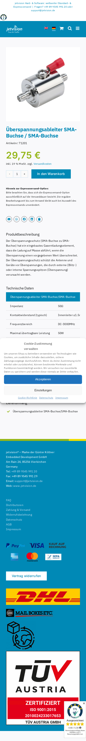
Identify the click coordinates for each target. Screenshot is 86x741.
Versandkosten (43, 163)
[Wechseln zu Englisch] (46, 28)
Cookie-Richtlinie (27, 397)
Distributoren (14, 505)
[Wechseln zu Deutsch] (54, 28)
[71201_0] (43, 84)
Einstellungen (43, 390)
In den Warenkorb (51, 174)
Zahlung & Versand (18, 510)
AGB (9, 524)
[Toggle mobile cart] (62, 28)
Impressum (61, 397)
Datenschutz (46, 397)
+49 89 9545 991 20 (24, 471)
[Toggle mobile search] (70, 28)
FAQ (8, 500)
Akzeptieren (43, 379)
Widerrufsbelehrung (19, 514)
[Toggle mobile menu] (78, 28)
